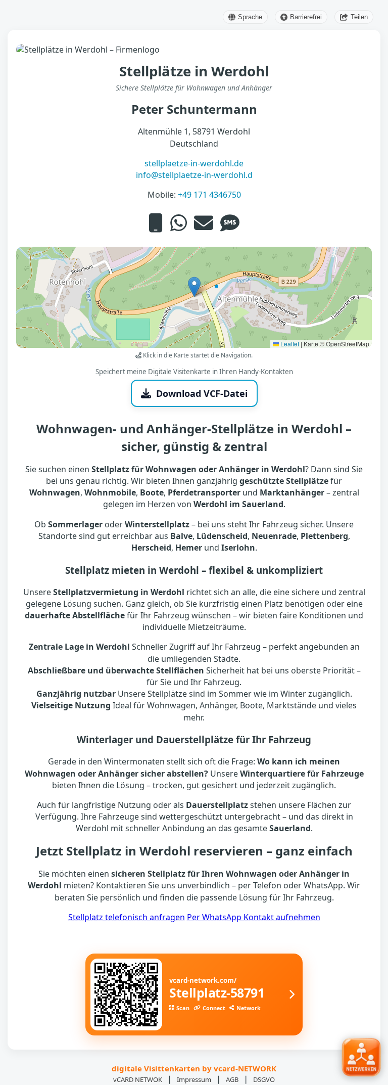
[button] (194, 287)
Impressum (194, 1079)
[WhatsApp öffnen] (178, 223)
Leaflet (289, 343)
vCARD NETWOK (137, 1079)
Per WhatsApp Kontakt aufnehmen (253, 917)
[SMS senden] (229, 223)
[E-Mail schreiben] (203, 223)
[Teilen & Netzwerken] (361, 1057)
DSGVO (264, 1079)
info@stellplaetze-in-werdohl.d (194, 174)
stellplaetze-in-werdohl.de (194, 163)
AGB (232, 1079)
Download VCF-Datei (202, 393)
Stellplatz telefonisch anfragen (126, 917)
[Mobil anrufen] (156, 223)
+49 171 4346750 (209, 194)
